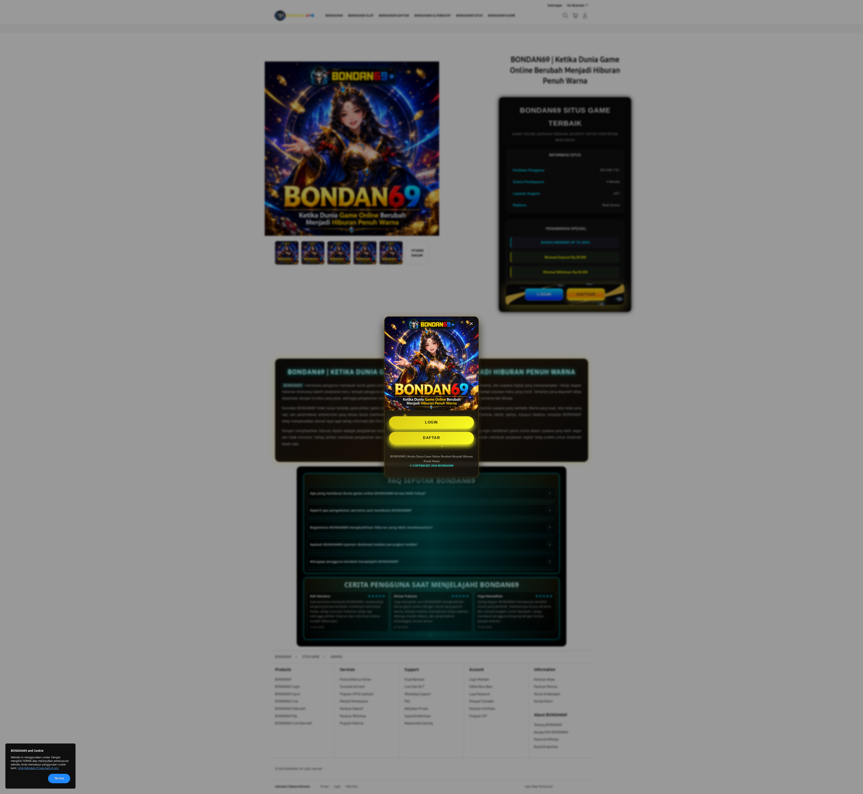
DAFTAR (431, 438)
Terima (59, 778)
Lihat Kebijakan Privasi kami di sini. (38, 768)
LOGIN (431, 422)
